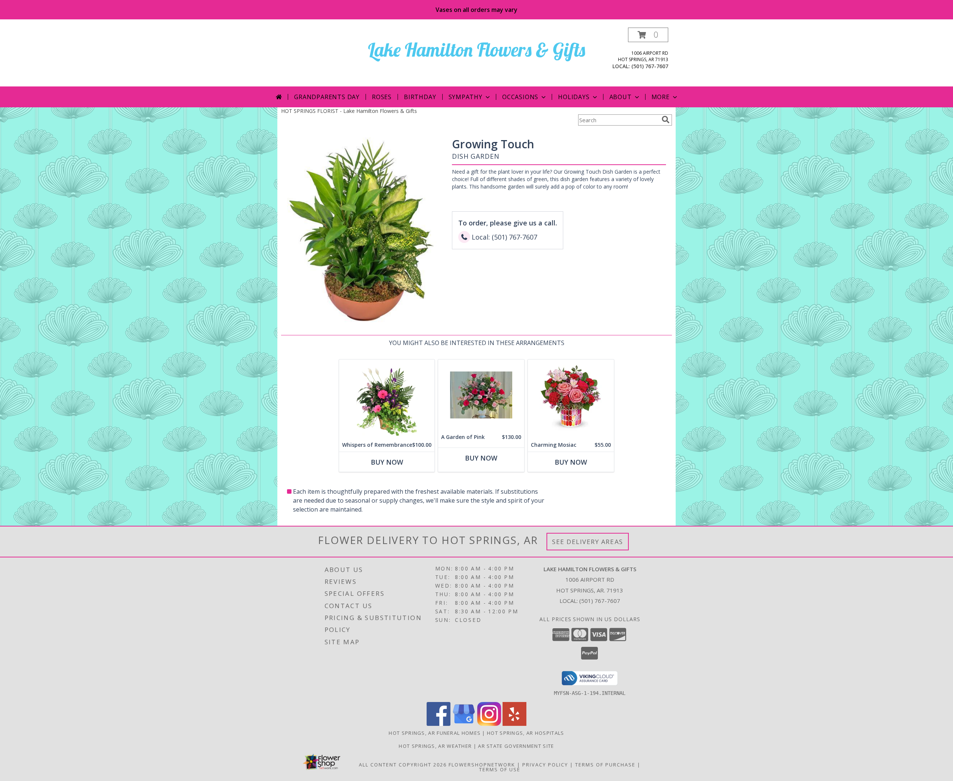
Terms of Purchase (605, 764)
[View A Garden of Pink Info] (481, 395)
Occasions (520, 97)
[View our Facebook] (438, 723)
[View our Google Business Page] (464, 723)
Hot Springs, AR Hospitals (525, 733)
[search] (666, 120)
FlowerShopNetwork (482, 764)
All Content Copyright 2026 (403, 764)
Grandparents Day (327, 97)
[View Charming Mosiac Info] (571, 399)
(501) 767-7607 (649, 66)
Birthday (420, 97)
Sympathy (465, 97)
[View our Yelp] (514, 723)
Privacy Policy (545, 764)
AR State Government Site (516, 746)
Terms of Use (499, 769)
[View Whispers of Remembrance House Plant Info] (386, 399)
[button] (648, 35)
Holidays (573, 97)
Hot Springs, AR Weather (435, 746)
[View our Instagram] (489, 723)
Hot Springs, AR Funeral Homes (435, 733)
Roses (382, 97)
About (620, 97)
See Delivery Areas (587, 541)
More (660, 97)
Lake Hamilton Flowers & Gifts (476, 49)
